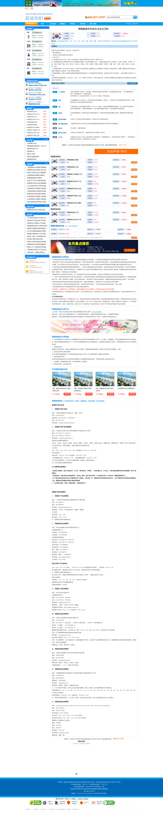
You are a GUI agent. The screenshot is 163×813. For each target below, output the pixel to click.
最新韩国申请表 (31, 159)
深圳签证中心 (43, 809)
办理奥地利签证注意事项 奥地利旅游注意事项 (37, 191)
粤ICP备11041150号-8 (89, 791)
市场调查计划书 (31, 143)
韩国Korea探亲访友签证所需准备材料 (37, 241)
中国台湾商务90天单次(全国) (36, 87)
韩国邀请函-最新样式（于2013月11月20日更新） (37, 146)
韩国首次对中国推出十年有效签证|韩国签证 (37, 223)
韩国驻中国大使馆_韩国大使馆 (36, 209)
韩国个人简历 (31, 154)
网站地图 (68, 809)
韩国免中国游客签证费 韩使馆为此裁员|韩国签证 (37, 228)
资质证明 (135, 24)
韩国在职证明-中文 (32, 148)
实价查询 (134, 237)
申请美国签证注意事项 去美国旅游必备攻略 (37, 196)
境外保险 (82, 24)
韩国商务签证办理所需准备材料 (36, 244)
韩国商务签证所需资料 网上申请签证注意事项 (37, 170)
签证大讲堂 (93, 24)
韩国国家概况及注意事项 (34, 178)
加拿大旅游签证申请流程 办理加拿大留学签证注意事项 (37, 201)
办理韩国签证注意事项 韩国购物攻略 (37, 167)
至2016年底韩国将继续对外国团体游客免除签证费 (37, 231)
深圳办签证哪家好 (60, 809)
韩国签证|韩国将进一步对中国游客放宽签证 (37, 233)
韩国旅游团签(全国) (34, 96)
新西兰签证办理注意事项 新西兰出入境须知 (37, 193)
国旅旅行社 (36, 809)
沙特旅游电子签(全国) (34, 91)
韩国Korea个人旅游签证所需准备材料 (37, 247)
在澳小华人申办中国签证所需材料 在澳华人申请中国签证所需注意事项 (37, 180)
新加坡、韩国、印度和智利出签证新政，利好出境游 (37, 236)
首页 (42, 24)
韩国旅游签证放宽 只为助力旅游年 (37, 225)
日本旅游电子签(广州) (34, 101)
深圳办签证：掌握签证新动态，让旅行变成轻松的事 (37, 252)
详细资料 (134, 162)
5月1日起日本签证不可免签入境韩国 (37, 218)
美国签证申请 (75, 809)
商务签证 (72, 24)
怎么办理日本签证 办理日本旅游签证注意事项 (37, 186)
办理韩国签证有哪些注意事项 (35, 175)
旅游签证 (62, 24)
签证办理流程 (51, 809)
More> (46, 139)
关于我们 (128, 24)
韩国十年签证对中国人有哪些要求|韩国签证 (37, 172)
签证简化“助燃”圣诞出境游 (35, 239)
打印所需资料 (132, 83)
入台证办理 (52, 24)
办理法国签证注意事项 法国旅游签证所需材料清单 (37, 199)
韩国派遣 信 (30, 151)
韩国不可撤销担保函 (33, 156)
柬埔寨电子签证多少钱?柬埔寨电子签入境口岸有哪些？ (37, 183)
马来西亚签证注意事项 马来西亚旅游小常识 (37, 188)
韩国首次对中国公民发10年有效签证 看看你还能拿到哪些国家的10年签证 (37, 220)
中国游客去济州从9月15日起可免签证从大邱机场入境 (37, 249)
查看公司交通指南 (96, 312)
